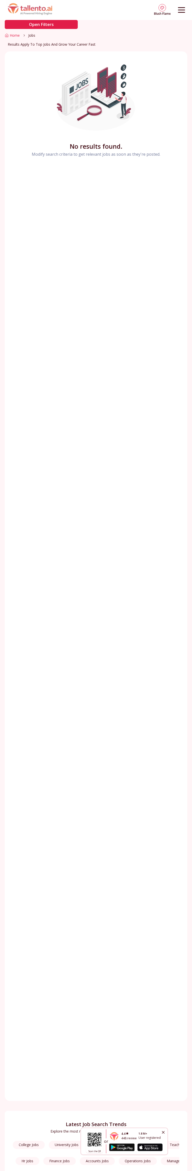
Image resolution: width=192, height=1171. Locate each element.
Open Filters (41, 24)
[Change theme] (162, 7)
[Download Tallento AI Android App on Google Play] (121, 1147)
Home (15, 35)
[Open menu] (181, 10)
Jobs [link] (31, 35)
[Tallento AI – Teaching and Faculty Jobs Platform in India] (31, 10)
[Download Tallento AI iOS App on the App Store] (150, 1147)
